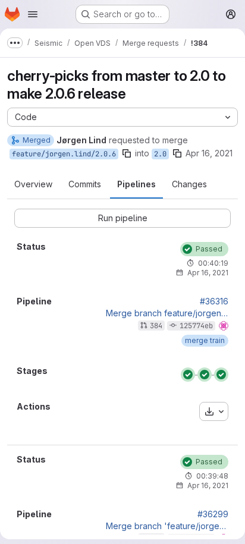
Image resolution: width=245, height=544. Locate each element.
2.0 (160, 154)
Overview (33, 184)
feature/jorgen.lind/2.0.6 (64, 154)
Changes (189, 184)
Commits (84, 184)
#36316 (214, 301)
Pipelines (136, 184)
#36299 (212, 514)
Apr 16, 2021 (209, 153)
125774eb (196, 326)
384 (156, 326)
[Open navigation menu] (32, 14)
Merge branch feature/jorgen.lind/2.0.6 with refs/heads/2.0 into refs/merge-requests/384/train (167, 313)
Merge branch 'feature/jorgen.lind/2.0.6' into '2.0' (167, 526)
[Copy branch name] (127, 153)
